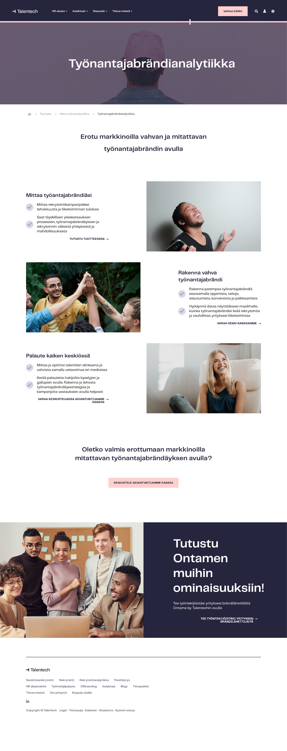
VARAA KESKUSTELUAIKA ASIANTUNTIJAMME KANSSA (71, 401)
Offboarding (89, 686)
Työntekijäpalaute (63, 686)
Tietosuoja (76, 710)
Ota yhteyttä (58, 693)
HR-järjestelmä (36, 686)
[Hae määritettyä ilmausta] (256, 20)
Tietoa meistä (35, 693)
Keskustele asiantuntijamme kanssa (143, 483)
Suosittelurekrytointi (40, 680)
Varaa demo (232, 11)
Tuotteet (45, 114)
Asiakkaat (108, 686)
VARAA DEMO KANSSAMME (237, 323)
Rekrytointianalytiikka (74, 114)
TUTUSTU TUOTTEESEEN (86, 239)
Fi (273, 11)
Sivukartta (106, 710)
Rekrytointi (66, 680)
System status (125, 710)
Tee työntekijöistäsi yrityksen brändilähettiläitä (227, 620)
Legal (63, 710)
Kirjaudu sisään (82, 693)
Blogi (124, 686)
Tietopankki (141, 686)
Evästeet (91, 710)
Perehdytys (122, 680)
